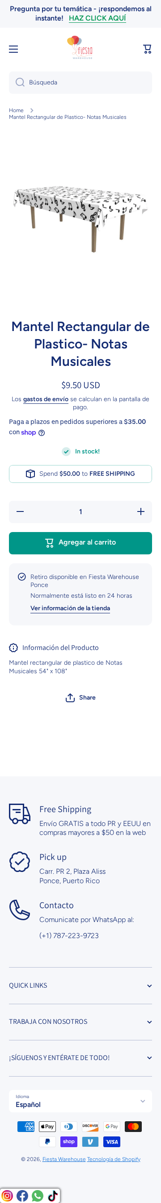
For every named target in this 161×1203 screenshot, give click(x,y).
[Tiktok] (53, 1196)
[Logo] (80, 49)
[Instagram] (7, 1196)
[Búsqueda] (17, 82)
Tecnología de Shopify (113, 1159)
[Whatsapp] (37, 1196)
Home (16, 110)
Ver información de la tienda (70, 608)
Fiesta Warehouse (64, 1159)
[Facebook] (22, 1196)
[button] (147, 49)
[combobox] (80, 82)
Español (28, 1104)
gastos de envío (45, 399)
